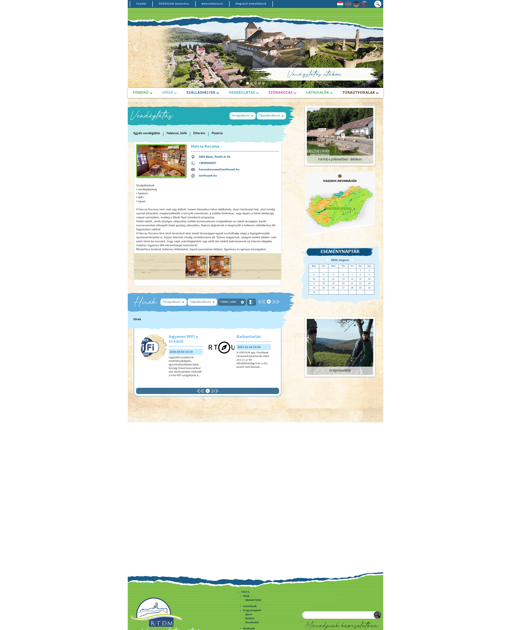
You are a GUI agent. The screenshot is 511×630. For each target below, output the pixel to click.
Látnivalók (317, 93)
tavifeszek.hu (208, 175)
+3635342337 (207, 163)
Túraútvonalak (359, 93)
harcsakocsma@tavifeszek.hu (219, 169)
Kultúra (249, 618)
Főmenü (141, 93)
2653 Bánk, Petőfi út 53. (215, 156)
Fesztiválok (251, 622)
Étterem (199, 133)
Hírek (246, 596)
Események (250, 606)
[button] (136, 48)
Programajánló (252, 610)
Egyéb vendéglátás (146, 133)
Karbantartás (249, 337)
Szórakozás (280, 93)
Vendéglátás (242, 93)
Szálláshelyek (201, 93)
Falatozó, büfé (176, 133)
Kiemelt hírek (253, 600)
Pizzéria (217, 133)
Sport (248, 614)
